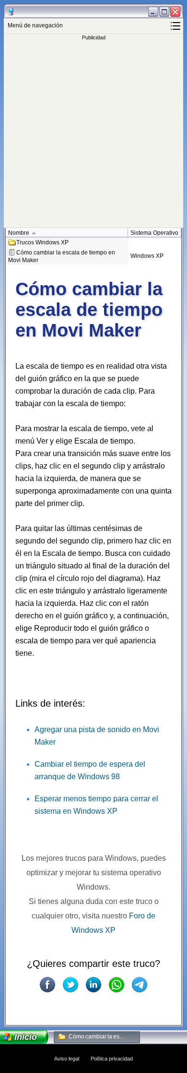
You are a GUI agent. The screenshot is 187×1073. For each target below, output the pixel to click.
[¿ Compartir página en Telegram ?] (139, 984)
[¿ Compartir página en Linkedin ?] (93, 984)
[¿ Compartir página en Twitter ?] (70, 984)
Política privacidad (112, 1058)
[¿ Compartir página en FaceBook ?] (47, 984)
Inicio (25, 1037)
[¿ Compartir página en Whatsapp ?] (116, 984)
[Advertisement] (93, 134)
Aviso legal (66, 1058)
